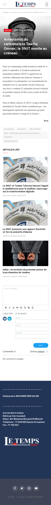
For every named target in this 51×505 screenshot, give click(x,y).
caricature (21, 129)
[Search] (46, 4)
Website (18, 333)
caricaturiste (34, 129)
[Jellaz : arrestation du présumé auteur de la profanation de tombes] (25, 253)
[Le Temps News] (26, 4)
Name (18, 318)
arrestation (9, 129)
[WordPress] (9, 318)
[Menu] (4, 4)
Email (18, 325)
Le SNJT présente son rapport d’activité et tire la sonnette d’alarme (24, 230)
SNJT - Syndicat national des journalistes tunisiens (21, 135)
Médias (8, 30)
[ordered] (21, 307)
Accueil (6, 12)
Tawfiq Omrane (10, 141)
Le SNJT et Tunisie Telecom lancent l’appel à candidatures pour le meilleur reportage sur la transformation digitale (25, 188)
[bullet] (25, 307)
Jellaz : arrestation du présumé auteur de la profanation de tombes (25, 271)
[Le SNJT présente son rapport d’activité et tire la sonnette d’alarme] (25, 212)
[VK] (5, 318)
